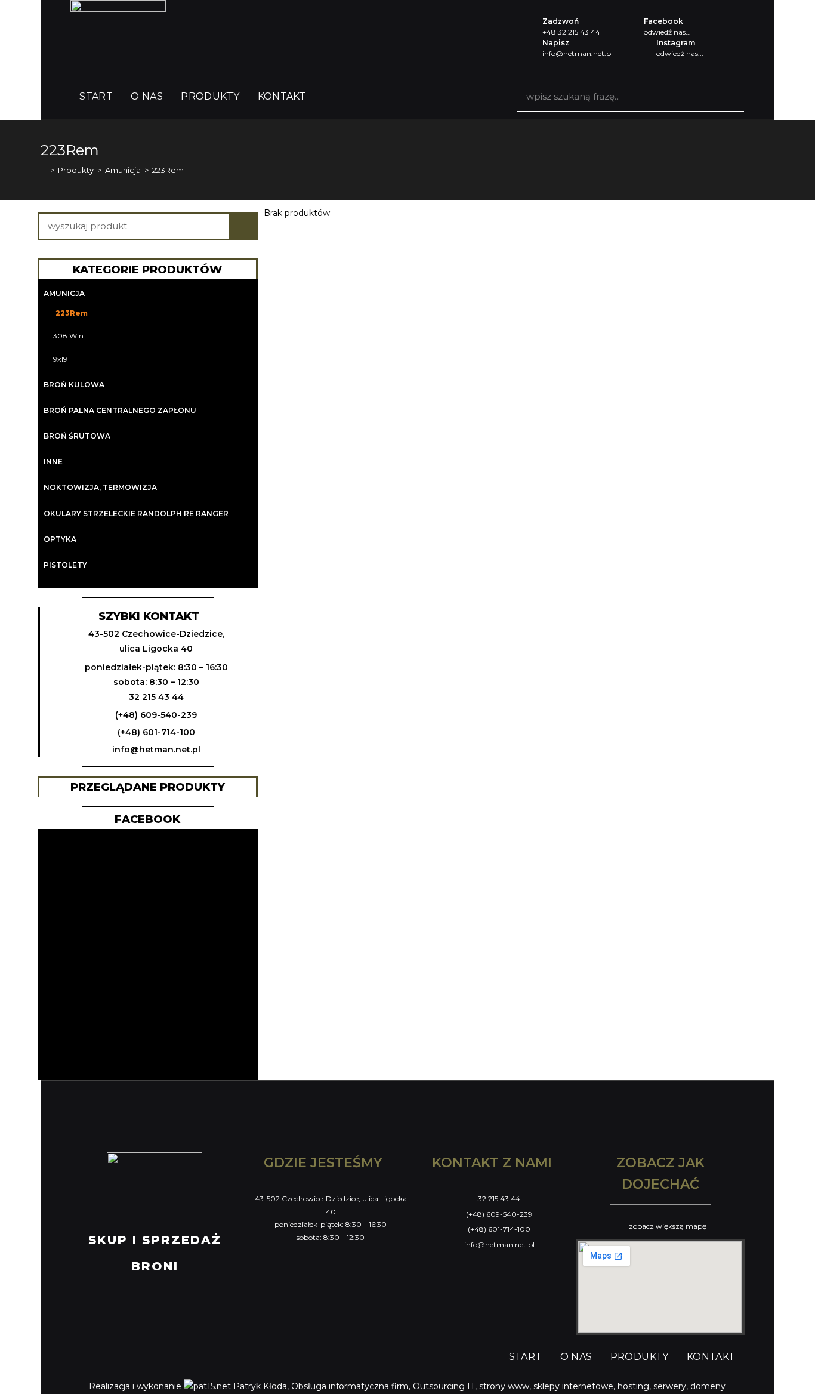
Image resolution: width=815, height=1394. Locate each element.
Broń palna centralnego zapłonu (120, 410)
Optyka (60, 539)
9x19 (60, 358)
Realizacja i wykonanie (136, 1386)
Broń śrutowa (77, 435)
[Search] (729, 96)
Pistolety (65, 564)
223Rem (71, 313)
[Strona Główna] (44, 170)
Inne (53, 461)
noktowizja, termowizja (100, 487)
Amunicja (64, 293)
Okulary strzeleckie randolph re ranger (136, 513)
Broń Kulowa (74, 384)
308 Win (68, 335)
